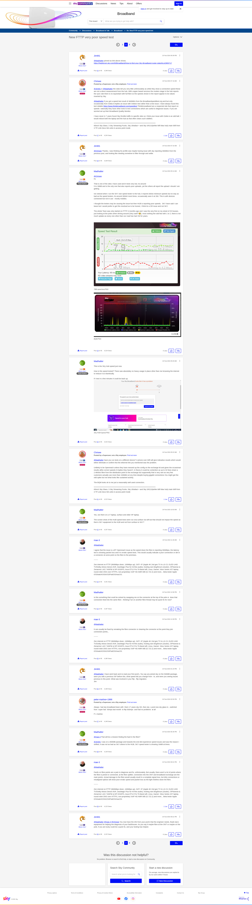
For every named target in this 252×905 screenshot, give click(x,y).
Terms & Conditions (77, 893)
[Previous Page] (118, 45)
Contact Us (180, 893)
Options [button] (176, 37)
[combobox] (131, 21)
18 (98, 161)
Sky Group (201, 893)
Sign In (179, 4)
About (129, 3)
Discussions (101, 3)
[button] (179, 55)
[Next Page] (134, 45)
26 (98, 689)
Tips (121, 3)
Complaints (159, 893)
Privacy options (52, 893)
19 (98, 350)
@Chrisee (98, 151)
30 (98, 834)
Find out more (132, 84)
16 (98, 70)
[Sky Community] (83, 3)
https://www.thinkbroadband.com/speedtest (120, 106)
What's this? (82, 66)
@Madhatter (99, 61)
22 (98, 529)
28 (98, 751)
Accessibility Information (134, 893)
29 (98, 806)
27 (98, 721)
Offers (139, 3)
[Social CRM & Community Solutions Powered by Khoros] (244, 899)
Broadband (126, 14)
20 (98, 442)
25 (98, 658)
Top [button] (247, 893)
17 (98, 135)
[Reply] (178, 71)
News (113, 3)
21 (98, 499)
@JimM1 (97, 89)
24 (98, 609)
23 (98, 582)
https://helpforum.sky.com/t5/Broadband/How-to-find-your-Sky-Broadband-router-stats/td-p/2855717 (133, 63)
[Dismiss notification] (180, 8)
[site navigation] (70, 4)
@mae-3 (97, 737)
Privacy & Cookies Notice (105, 893)
